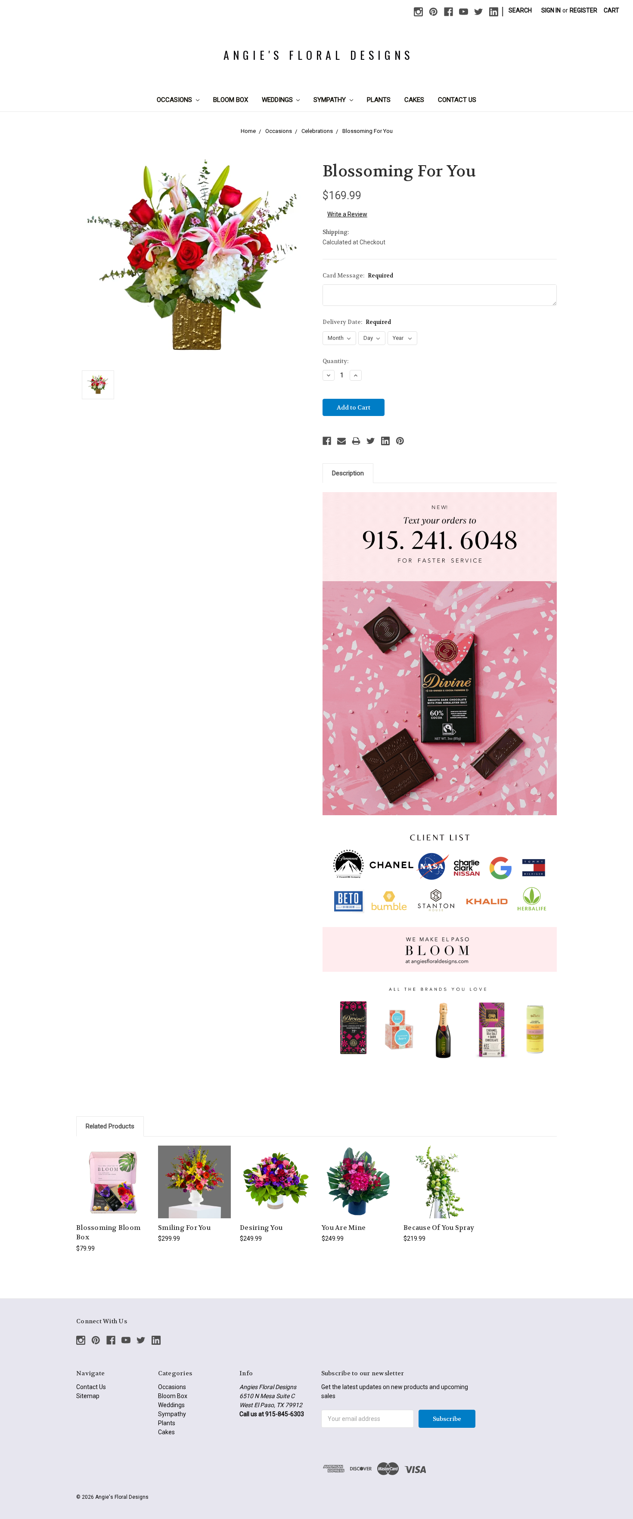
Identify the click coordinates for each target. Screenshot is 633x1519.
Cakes (414, 100)
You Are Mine (344, 1227)
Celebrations (317, 131)
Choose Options (113, 1189)
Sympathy (330, 100)
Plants (379, 100)
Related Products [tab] (110, 1126)
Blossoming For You (367, 131)
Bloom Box (230, 100)
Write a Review (347, 214)
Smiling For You (184, 1227)
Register (583, 10)
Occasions (175, 100)
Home (248, 131)
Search (520, 10)
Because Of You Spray (438, 1227)
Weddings (278, 100)
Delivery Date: (357, 322)
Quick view (113, 1174)
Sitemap (87, 1396)
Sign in (551, 10)
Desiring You (261, 1227)
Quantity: (335, 361)
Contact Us (457, 100)
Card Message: (358, 275)
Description (348, 473)
